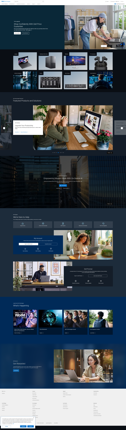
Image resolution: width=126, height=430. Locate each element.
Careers (33, 406)
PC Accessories (93, 54)
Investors (33, 410)
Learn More (118, 132)
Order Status (34, 394)
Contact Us (95, 394)
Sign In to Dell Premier (78, 275)
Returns (64, 396)
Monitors (66, 54)
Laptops (15, 54)
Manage (6, 426)
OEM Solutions (65, 406)
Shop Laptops (17, 33)
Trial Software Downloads (97, 415)
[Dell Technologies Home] (6, 1)
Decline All (23, 426)
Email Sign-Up (96, 410)
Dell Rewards (95, 406)
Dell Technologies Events (70, 329)
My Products (34, 398)
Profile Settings (34, 396)
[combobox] (29, 1)
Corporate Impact (35, 415)
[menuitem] (12, 4)
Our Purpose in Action (95, 329)
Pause (109, 152)
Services (3, 410)
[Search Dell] (43, 1)
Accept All (30, 426)
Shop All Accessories (24, 131)
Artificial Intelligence (18, 73)
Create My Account (48, 244)
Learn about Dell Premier (97, 275)
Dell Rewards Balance (35, 400)
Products (3, 406)
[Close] (34, 417)
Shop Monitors (25, 33)
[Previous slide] (102, 46)
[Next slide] (106, 46)
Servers (41, 73)
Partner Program (65, 408)
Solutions (3, 408)
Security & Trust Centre (97, 413)
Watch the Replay (17, 332)
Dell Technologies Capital (36, 408)
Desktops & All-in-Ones (44, 54)
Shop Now (17, 131)
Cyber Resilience (93, 73)
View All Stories (66, 188)
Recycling (33, 413)
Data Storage (67, 73)
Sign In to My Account (28, 244)
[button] (107, 1)
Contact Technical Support (67, 394)
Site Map (3, 393)
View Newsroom (43, 329)
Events (95, 408)
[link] (112, 1)
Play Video (64, 185)
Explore (41, 332)
